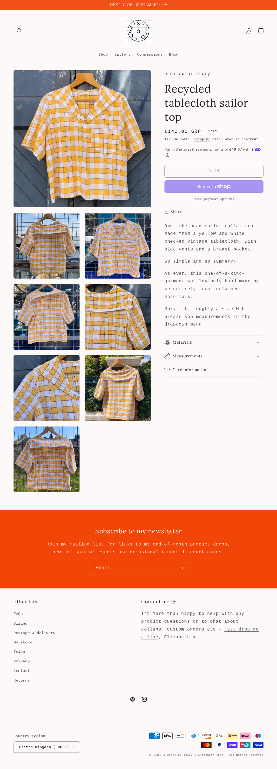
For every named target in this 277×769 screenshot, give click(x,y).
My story (23, 642)
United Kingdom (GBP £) (44, 747)
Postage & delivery (34, 633)
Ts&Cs (19, 652)
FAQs (18, 614)
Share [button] (176, 212)
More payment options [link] (214, 199)
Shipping (202, 139)
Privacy (22, 661)
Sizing (21, 623)
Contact (22, 671)
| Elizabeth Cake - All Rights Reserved (228, 755)
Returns (22, 680)
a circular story (177, 755)
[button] (19, 31)
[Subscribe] (181, 568)
